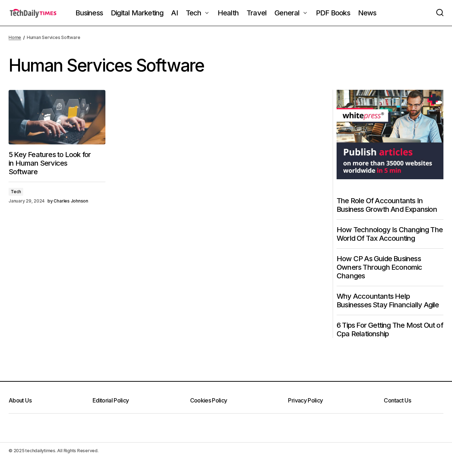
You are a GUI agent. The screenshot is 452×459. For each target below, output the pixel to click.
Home (15, 37)
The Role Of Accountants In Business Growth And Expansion (387, 205)
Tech (16, 191)
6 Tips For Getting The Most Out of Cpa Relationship (390, 329)
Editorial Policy (111, 400)
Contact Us (397, 400)
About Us (20, 400)
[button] (439, 13)
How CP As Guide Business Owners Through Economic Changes (379, 267)
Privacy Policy (305, 400)
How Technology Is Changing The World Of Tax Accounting (390, 234)
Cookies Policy (208, 400)
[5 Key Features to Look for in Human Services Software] (57, 117)
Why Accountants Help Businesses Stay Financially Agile (388, 300)
